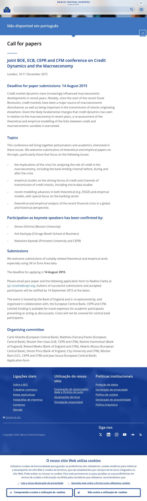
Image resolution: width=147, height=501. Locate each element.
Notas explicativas (24, 395)
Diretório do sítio (13, 417)
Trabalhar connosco (25, 390)
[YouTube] (124, 434)
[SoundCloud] (132, 434)
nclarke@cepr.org (23, 286)
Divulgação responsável (68, 402)
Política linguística (107, 405)
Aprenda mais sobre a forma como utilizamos (100, 483)
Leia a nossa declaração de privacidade (42, 483)
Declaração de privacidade (112, 390)
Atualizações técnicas (67, 397)
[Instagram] (116, 434)
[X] (100, 434)
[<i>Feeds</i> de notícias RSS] (140, 434)
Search (131, 9)
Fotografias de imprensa (27, 400)
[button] (141, 3)
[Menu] (141, 10)
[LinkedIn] (108, 434)
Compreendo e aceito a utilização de (39, 492)
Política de (107, 395)
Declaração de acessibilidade (113, 400)
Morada (17, 410)
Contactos (19, 405)
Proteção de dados (107, 385)
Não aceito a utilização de (107, 492)
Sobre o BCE (20, 385)
